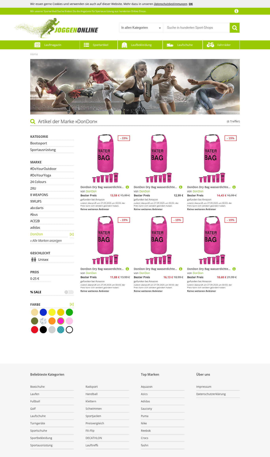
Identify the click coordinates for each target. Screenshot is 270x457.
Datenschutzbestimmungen (170, 4)
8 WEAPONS (39, 195)
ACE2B (35, 221)
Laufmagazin (52, 45)
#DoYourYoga (40, 175)
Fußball (35, 401)
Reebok (146, 430)
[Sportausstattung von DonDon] (72, 304)
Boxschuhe (37, 386)
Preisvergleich (95, 423)
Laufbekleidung (141, 45)
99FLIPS (36, 201)
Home (34, 54)
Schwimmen (94, 408)
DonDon (36, 234)
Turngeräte (37, 423)
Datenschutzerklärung (211, 394)
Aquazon (147, 386)
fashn (144, 445)
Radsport (92, 386)
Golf (33, 408)
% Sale (35, 292)
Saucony (146, 408)
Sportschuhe (38, 430)
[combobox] (141, 28)
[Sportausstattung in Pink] (72, 234)
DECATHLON (94, 438)
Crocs (144, 438)
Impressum (203, 386)
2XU (33, 188)
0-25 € (34, 278)
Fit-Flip (90, 430)
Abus (34, 214)
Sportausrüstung (43, 150)
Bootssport (38, 143)
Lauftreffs (92, 445)
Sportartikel (100, 45)
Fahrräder (224, 45)
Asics (144, 394)
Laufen (34, 394)
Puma (144, 416)
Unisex (43, 259)
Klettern (91, 401)
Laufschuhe (185, 45)
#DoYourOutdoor (43, 169)
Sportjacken (93, 416)
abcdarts (36, 208)
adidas (35, 227)
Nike (144, 423)
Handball (92, 394)
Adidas (145, 401)
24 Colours (38, 182)
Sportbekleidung (41, 438)
